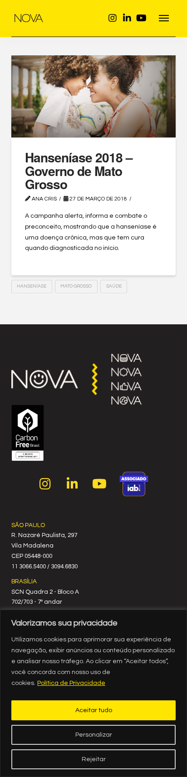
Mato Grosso (76, 286)
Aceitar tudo (93, 710)
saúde (114, 286)
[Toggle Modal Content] (164, 18)
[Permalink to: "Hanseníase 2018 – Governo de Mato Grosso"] (93, 96)
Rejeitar (94, 759)
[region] (93, 693)
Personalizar (93, 735)
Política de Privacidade (71, 683)
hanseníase (31, 286)
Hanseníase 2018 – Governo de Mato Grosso (79, 170)
